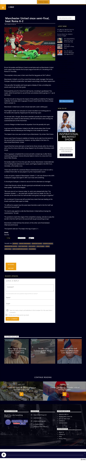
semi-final (8, 249)
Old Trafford (23, 246)
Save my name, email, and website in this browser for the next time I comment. (31, 310)
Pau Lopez (32, 246)
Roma (47, 246)
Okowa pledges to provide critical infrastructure (65, 388)
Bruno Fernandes (24, 243)
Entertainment (9, 340)
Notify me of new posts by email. (19, 315)
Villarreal (32, 249)
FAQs (60, 436)
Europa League (48, 243)
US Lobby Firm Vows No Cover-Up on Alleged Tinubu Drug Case (65, 30)
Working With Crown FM (65, 416)
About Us (61, 432)
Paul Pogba (40, 246)
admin (7, 259)
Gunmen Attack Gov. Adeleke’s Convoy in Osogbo (65, 34)
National (34, 340)
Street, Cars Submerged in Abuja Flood (69, 46)
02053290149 (37, 418)
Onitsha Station (43, 2)
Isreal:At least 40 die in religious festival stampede (22, 388)
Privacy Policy (62, 438)
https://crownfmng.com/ (40, 415)
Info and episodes (66, 155)
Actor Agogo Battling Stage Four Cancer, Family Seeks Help (69, 40)
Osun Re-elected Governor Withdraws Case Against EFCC (69, 52)
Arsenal (15, 243)
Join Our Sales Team (64, 418)
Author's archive (11, 266)
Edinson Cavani (37, 243)
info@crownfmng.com (40, 421)
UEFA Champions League (20, 249)
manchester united (11, 246)
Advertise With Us (63, 414)
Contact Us (62, 421)
